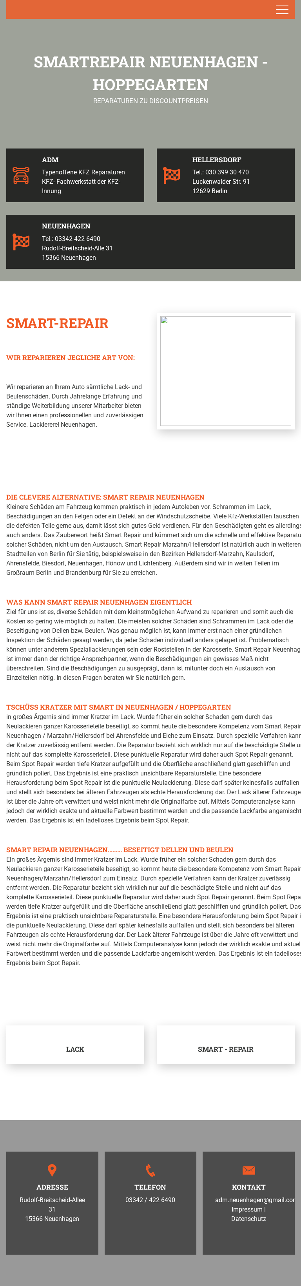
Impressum (247, 1209)
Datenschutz (248, 1219)
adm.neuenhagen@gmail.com (256, 1200)
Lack (75, 1049)
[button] (18, 987)
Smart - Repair (226, 1049)
